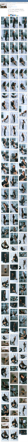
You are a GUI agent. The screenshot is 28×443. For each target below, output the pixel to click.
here (10, 7)
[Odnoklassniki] (8, 15)
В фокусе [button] (25, 2)
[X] (12, 15)
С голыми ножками (17, 9)
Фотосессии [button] (14, 2)
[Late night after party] (3, 5)
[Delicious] (17, 15)
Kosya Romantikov (14, 6)
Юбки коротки (21, 9)
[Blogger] (16, 15)
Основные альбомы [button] (20, 2)
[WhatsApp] (15, 15)
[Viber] (13, 15)
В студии (13, 9)
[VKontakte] (14, 15)
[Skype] (10, 15)
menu (26, 0)
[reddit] (9, 15)
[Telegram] (11, 15)
